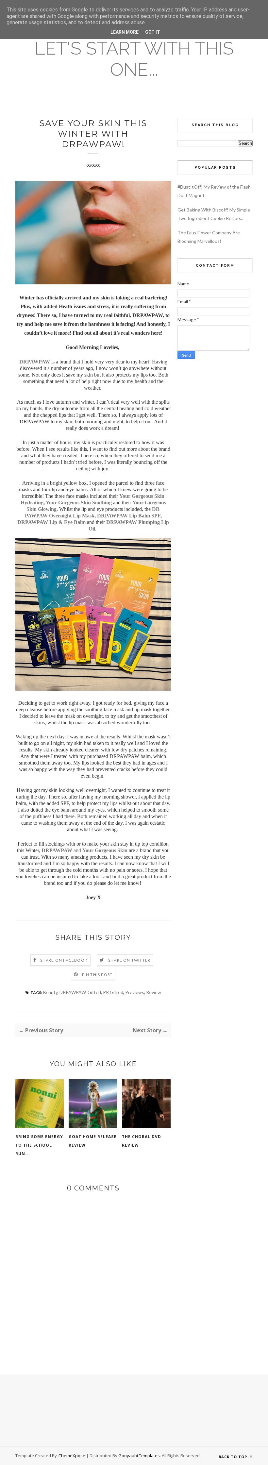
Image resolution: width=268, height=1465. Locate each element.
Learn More (124, 32)
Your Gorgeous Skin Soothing (79, 502)
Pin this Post (97, 974)
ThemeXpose (72, 1455)
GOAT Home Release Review (92, 1141)
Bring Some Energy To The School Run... (39, 1145)
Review (153, 992)
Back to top (233, 1456)
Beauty (50, 992)
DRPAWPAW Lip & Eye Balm (51, 522)
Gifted (94, 992)
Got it (152, 32)
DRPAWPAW (34, 361)
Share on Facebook (64, 960)
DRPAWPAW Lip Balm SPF (128, 515)
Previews (134, 992)
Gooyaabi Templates (139, 1455)
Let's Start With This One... (134, 59)
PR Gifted (113, 992)
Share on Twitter (129, 960)
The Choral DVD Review (141, 1141)
